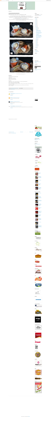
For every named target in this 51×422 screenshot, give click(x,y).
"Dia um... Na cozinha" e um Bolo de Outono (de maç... (39, 37)
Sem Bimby (36, 51)
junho (36, 41)
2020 (36, 22)
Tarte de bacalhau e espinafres (38, 34)
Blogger (29, 416)
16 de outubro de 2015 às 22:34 (16, 97)
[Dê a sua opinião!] (20, 88)
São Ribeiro (11, 101)
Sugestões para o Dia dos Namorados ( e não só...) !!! (40, 212)
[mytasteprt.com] (36, 166)
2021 (36, 21)
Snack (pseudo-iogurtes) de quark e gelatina (40, 226)
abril (36, 43)
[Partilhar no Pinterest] (22, 88)
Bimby (36, 50)
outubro (37, 29)
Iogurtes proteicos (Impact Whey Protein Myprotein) (38, 35)
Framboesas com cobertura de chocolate (39, 177)
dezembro (37, 27)
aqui (21, 18)
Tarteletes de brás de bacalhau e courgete (38, 30)
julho (36, 40)
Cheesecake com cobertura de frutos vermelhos (39, 188)
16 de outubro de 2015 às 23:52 (16, 101)
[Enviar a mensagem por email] (19, 88)
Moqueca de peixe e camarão (39, 184)
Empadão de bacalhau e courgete (39, 215)
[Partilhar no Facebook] (21, 88)
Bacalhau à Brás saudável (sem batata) (39, 219)
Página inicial (10, 11)
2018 (36, 24)
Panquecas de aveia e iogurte (39, 200)
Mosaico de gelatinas (39, 173)
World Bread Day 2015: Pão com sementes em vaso (39, 32)
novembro (37, 28)
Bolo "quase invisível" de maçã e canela (39, 197)
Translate (40, 15)
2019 (36, 23)
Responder (11, 95)
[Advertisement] (21, 125)
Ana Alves (11, 97)
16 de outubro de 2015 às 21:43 (18, 93)
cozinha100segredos (12, 93)
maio (36, 42)
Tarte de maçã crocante (38, 31)
